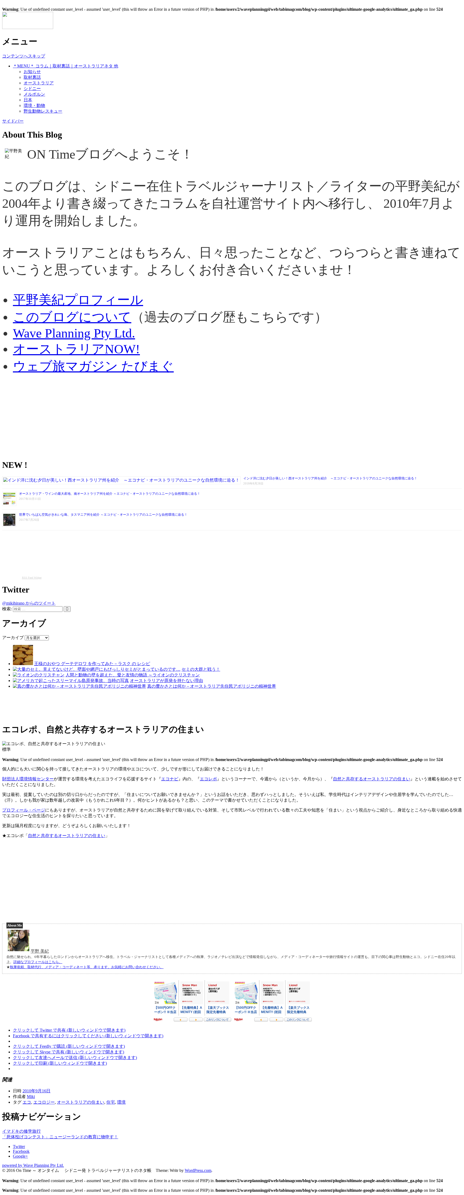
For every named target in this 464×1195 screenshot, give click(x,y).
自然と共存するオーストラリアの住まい (371, 779)
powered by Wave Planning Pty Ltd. (33, 1165)
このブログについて (72, 317)
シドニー (32, 88)
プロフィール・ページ (23, 810)
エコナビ (169, 779)
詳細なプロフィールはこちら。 (37, 962)
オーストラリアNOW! (76, 349)
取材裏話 (32, 77)
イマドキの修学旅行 (21, 1131)
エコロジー (44, 1102)
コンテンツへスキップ (23, 56)
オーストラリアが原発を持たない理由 (166, 680)
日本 (28, 100)
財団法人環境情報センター (28, 779)
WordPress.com (198, 1170)
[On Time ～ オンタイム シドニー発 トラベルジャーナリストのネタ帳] (27, 27)
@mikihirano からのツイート (29, 603)
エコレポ (208, 779)
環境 (121, 1102)
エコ (27, 1102)
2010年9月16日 (36, 1091)
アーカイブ (13, 637)
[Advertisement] (163, 416)
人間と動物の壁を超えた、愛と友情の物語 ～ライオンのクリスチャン (133, 675)
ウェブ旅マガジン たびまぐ (93, 366)
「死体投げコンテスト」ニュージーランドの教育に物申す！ (60, 1137)
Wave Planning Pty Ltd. (74, 333)
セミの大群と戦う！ (201, 669)
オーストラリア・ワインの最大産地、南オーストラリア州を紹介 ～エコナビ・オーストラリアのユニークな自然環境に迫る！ (109, 494)
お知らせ (32, 71)
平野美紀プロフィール (78, 300)
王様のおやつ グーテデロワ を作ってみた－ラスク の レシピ (92, 663)
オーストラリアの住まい (80, 1102)
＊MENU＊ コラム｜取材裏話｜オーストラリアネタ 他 (65, 66)
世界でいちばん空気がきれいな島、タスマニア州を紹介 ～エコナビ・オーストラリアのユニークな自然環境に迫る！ (103, 514)
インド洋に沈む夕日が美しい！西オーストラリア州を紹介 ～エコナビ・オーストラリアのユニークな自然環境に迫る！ (330, 478)
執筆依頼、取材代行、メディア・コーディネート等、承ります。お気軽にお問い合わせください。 (87, 967)
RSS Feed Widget (32, 577)
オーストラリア (39, 83)
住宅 (110, 1102)
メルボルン (34, 94)
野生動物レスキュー (43, 111)
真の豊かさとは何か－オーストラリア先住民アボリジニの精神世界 (211, 686)
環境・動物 (34, 105)
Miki (31, 1096)
